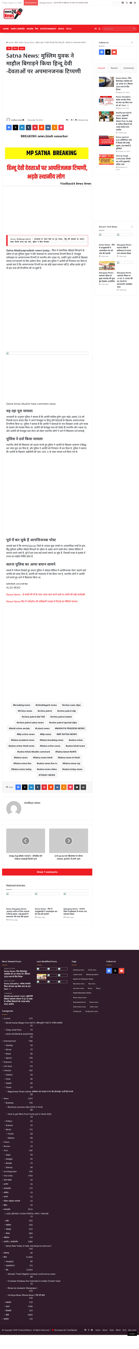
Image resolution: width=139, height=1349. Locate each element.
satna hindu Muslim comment (34, 751)
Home (6, 29)
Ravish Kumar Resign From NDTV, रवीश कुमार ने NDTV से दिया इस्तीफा (34, 1023)
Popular (101, 68)
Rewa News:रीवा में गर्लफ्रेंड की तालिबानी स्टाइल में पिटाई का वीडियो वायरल (42, 601)
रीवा (9, 48)
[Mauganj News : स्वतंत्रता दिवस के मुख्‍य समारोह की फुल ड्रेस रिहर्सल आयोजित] (107, 265)
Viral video (8, 1176)
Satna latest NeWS (66, 751)
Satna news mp (72, 763)
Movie (8, 1049)
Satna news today (22, 769)
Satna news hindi (43, 757)
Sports (9, 1058)
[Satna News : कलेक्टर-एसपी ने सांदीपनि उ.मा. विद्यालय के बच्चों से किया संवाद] (62, 983)
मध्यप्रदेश (30, 29)
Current (7, 1018)
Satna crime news (50, 745)
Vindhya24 (77, 1011)
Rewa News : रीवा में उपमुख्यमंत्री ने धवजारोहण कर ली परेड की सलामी (46, 911)
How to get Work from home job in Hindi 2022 (29, 1114)
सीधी (7, 1315)
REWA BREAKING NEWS (82, 993)
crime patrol (45, 710)
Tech (68, 29)
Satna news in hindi (69, 757)
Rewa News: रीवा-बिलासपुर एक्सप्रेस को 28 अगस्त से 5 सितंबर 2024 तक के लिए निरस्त (124, 84)
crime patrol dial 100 (34, 716)
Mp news (46, 734)
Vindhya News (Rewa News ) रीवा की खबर (26, 1295)
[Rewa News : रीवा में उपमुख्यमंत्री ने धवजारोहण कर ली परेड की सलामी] (47, 899)
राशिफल (6, 1237)
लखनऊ (6, 1253)
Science (9, 1125)
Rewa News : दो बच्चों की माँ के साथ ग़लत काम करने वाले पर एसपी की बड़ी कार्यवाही (45, 594)
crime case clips (72, 705)
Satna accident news (23, 740)
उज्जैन (6, 1184)
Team (111, 1330)
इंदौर (7, 1220)
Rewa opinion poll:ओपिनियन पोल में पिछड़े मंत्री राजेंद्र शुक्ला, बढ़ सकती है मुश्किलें (124, 143)
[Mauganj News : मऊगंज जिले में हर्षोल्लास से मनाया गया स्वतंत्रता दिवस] (76, 899)
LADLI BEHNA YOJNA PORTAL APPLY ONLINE (27, 1213)
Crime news (25, 710)
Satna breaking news (52, 740)
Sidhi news (94, 1007)
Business (9, 1103)
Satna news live (23, 763)
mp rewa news (78, 988)
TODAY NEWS (47, 775)
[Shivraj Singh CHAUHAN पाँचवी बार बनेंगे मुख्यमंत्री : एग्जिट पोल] (106, 159)
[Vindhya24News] (12, 14)
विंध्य (36, 29)
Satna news (21, 757)
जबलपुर (8, 1229)
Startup (9, 1167)
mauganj (9, 1261)
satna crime (76, 740)
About (105, 1330)
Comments (129, 68)
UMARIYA (10, 1265)
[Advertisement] (92, 15)
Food (8, 1079)
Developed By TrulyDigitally (65, 1330)
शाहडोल (8, 1302)
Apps (8, 1155)
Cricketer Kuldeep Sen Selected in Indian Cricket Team (34, 1281)
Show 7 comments (47, 872)
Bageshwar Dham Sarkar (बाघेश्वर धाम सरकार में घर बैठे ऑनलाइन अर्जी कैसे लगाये (40, 1091)
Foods (11, 1133)
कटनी (6, 1197)
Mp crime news (26, 734)
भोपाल (8, 1233)
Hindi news (92, 970)
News (61, 29)
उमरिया (6, 1192)
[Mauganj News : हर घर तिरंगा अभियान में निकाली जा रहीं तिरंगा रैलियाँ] (62, 976)
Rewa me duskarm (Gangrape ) (22, 1288)
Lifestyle (7, 1070)
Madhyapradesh (92, 974)
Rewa (98, 988)
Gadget (9, 1159)
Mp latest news (79, 984)
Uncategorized (10, 1171)
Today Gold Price (13, 1030)
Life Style (8, 1066)
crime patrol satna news (31, 722)
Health (9, 1083)
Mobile (9, 1163)
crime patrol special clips (63, 722)
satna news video (47, 769)
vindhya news (16, 120)
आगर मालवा (8, 1180)
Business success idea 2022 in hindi (25, 1107)
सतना (21, 42)
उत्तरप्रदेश (7, 1188)
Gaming (9, 1045)
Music (8, 1054)
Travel (8, 1087)
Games (11, 1138)
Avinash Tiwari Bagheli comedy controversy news (31, 1274)
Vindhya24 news (91, 1011)
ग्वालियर (8, 1225)
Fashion (9, 1075)
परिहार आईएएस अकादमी (12, 1201)
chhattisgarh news (47, 705)
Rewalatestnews (79, 1002)
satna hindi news (76, 745)
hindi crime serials (20, 728)
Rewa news (93, 1002)
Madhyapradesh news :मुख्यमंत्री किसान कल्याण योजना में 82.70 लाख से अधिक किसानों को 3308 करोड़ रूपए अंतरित (124, 121)
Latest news (43, 728)
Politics (9, 1121)
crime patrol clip (67, 710)
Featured (7, 1062)
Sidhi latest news (79, 1007)
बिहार (5, 1205)
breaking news (22, 705)
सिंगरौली (8, 1310)
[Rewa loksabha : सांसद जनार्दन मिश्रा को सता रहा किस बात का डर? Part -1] (106, 100)
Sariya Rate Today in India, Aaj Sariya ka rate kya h (28, 1246)
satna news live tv (47, 763)
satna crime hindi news (22, 745)
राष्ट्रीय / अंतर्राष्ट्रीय (18, 29)
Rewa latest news (79, 997)
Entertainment (48, 29)
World (8, 1129)
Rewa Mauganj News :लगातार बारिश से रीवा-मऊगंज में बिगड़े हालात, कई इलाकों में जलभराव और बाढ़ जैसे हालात (17, 913)
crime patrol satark (62, 716)
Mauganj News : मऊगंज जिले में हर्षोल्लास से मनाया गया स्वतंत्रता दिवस (63, 3)
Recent (114, 68)
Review (7, 1146)
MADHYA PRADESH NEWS (70, 728)
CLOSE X (132, 1334)
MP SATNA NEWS (67, 734)
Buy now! (132, 1330)
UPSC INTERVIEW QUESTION (19, 1034)
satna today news (73, 769)
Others (7, 1142)
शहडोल (6, 1319)
